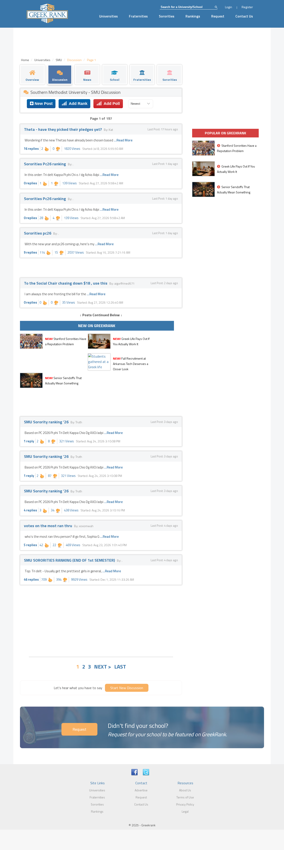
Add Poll (111, 103)
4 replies (30, 510)
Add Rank (77, 103)
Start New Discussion (126, 687)
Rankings (192, 16)
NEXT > (102, 667)
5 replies (30, 544)
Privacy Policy (185, 804)
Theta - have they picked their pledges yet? (63, 129)
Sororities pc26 (38, 233)
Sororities (166, 16)
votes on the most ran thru (48, 526)
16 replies (31, 148)
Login (228, 7)
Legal (185, 811)
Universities (108, 16)
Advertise (141, 790)
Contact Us (244, 16)
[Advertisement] (101, 620)
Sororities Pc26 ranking (45, 164)
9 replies (30, 252)
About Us (185, 790)
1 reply (29, 441)
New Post (43, 103)
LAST (120, 667)
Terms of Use (185, 797)
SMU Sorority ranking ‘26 (46, 422)
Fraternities (138, 16)
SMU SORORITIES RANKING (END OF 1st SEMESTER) (70, 560)
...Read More (123, 140)
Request (217, 16)
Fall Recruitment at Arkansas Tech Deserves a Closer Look (130, 363)
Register (247, 7)
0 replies (30, 183)
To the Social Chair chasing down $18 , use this (66, 283)
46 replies (31, 579)
